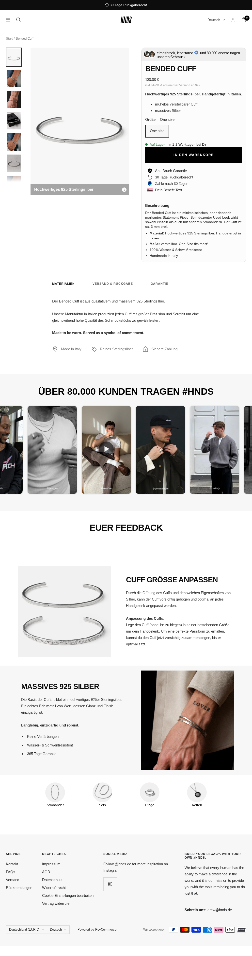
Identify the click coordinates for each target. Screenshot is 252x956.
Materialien (63, 283)
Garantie (159, 283)
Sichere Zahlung (164, 349)
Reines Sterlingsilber (116, 349)
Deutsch (213, 20)
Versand (12, 880)
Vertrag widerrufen (56, 903)
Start (9, 38)
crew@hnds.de (219, 910)
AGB (46, 872)
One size (157, 131)
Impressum (51, 864)
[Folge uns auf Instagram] (110, 884)
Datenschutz (52, 880)
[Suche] (18, 20)
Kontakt (12, 864)
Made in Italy (71, 349)
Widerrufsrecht (54, 887)
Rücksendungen (19, 887)
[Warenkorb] (243, 20)
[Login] (233, 20)
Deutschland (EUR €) (24, 929)
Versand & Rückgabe (113, 283)
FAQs (10, 872)
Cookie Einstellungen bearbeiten (68, 895)
